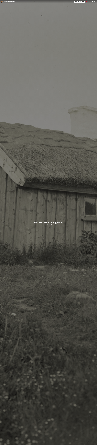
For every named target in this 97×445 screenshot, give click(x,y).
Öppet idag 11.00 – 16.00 (79, 1)
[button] (89, 1)
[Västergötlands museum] (8, 1)
